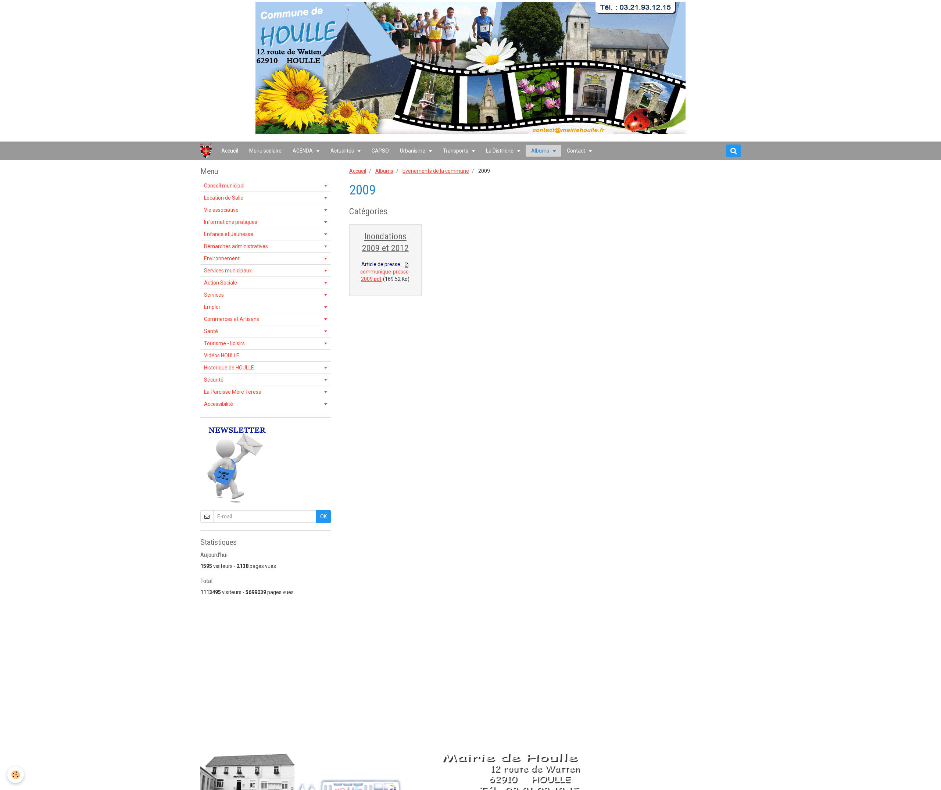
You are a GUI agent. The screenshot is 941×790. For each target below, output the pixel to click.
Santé (211, 331)
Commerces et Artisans (231, 319)
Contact (576, 151)
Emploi (212, 307)
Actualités (342, 151)
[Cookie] (15, 774)
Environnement (222, 258)
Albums (540, 151)
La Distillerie (500, 151)
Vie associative (221, 210)
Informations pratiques (230, 222)
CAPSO (380, 151)
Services (214, 295)
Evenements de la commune (435, 171)
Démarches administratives (236, 246)
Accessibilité (218, 404)
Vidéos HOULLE (221, 355)
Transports (456, 151)
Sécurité (213, 380)
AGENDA (303, 151)
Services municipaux (228, 271)
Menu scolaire (265, 151)
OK (323, 516)
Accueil (229, 151)
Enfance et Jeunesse (228, 234)
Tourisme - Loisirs (224, 343)
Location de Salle (223, 198)
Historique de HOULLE (229, 368)
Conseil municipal (224, 186)
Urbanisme (413, 151)
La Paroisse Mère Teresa (232, 392)
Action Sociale (220, 283)
